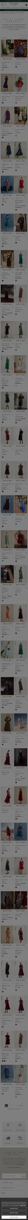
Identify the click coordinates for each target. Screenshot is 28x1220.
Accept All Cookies (14, 1217)
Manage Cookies (14, 1208)
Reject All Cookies (14, 1212)
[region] (14, 1209)
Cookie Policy (23, 1205)
